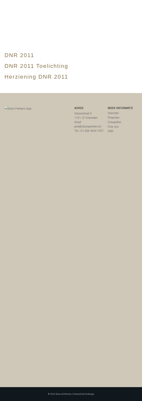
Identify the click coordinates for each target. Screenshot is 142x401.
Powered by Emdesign (83, 394)
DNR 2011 (19, 55)
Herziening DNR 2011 (36, 77)
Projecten (113, 117)
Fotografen (114, 122)
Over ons (113, 126)
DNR (110, 131)
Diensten (113, 113)
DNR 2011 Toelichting (36, 66)
